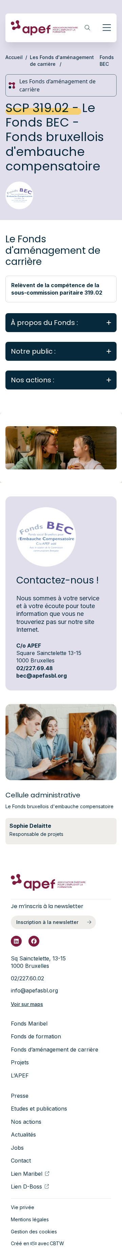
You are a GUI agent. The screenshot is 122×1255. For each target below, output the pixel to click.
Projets (20, 1062)
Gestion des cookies (34, 1231)
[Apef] (44, 27)
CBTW (57, 1243)
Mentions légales (30, 1219)
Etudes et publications (39, 1108)
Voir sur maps (27, 1004)
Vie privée (22, 1207)
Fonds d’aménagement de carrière (54, 1049)
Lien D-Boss (26, 1186)
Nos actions (26, 1121)
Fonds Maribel (29, 1023)
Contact (21, 1160)
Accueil (14, 57)
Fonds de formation (36, 1036)
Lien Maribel (26, 1173)
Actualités (23, 1134)
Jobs (17, 1147)
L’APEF (20, 1075)
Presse (19, 1095)
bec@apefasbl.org (41, 675)
